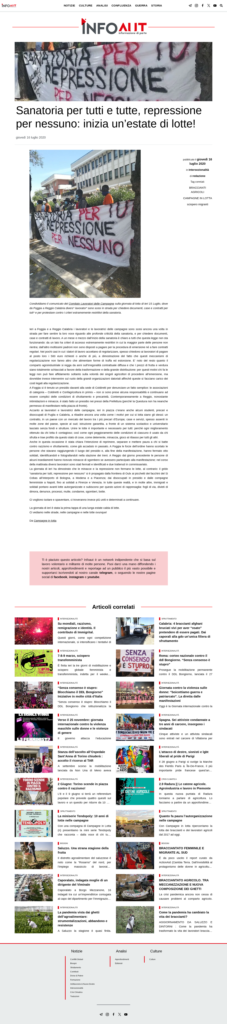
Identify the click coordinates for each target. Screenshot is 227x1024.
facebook (60, 577)
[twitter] (209, 5)
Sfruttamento (169, 619)
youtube (93, 577)
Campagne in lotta (45, 520)
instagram (76, 577)
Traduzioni (74, 996)
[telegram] (190, 5)
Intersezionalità (199, 169)
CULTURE (85, 5)
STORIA (156, 5)
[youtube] (215, 5)
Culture (152, 959)
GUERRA (141, 5)
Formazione (75, 980)
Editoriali (118, 963)
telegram (105, 572)
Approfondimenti (122, 959)
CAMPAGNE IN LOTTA (197, 198)
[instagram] (196, 5)
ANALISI (102, 5)
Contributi (74, 972)
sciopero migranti (197, 204)
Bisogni (64, 843)
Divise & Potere (76, 976)
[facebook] (203, 5)
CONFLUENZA (121, 5)
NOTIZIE (69, 5)
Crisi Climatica (169, 779)
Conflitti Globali (76, 959)
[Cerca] (221, 5)
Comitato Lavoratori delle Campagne (91, 303)
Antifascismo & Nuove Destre (82, 984)
